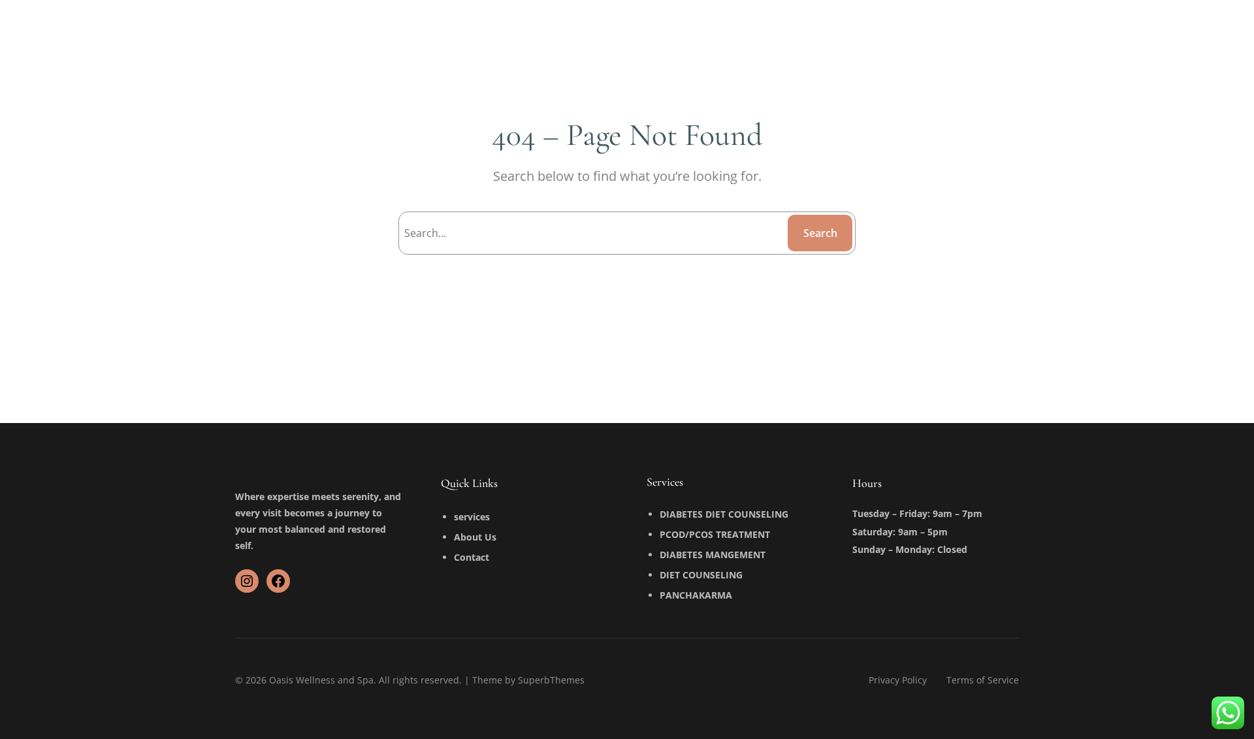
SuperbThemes (551, 680)
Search (820, 233)
